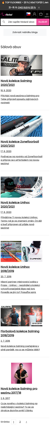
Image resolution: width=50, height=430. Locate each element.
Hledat (42, 22)
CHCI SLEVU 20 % (27, 7)
